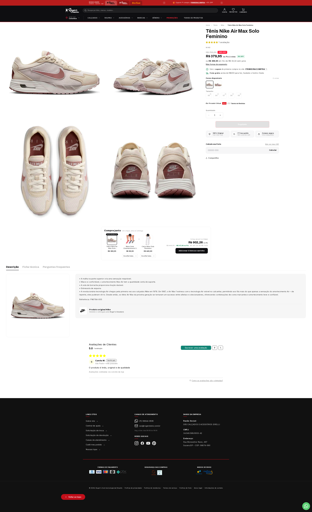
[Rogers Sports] (123, 3)
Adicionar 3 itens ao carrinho (192, 251)
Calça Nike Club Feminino (148, 247)
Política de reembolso (152, 488)
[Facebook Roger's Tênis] (142, 443)
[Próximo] (221, 2)
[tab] (12, 268)
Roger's (99, 488)
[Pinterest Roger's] (154, 443)
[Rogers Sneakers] (111, 3)
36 (217, 96)
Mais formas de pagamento (216, 64)
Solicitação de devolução (97, 435)
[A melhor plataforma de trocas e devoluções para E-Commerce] (159, 472)
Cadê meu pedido (94, 444)
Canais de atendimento (96, 440)
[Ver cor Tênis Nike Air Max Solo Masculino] (218, 84)
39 (240, 96)
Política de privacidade (133, 488)
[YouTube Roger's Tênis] (148, 443)
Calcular (273, 150)
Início (208, 25)
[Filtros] (214, 348)
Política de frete (186, 488)
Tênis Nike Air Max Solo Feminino (111, 247)
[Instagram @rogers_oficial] (136, 443)
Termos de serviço (170, 488)
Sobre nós (90, 421)
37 (225, 96)
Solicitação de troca (95, 430)
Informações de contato (214, 488)
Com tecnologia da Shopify (112, 488)
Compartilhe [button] (213, 158)
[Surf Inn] (136, 3)
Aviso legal (198, 488)
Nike (222, 25)
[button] (93, 17)
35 (210, 96)
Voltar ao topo (74, 497)
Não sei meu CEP (272, 144)
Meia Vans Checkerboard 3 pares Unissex (129, 247)
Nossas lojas (91, 449)
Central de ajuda (93, 426)
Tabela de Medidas (238, 103)
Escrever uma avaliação (196, 348)
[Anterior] (164, 2)
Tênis (215, 25)
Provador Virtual (215, 103)
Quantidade (210, 110)
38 (232, 96)
